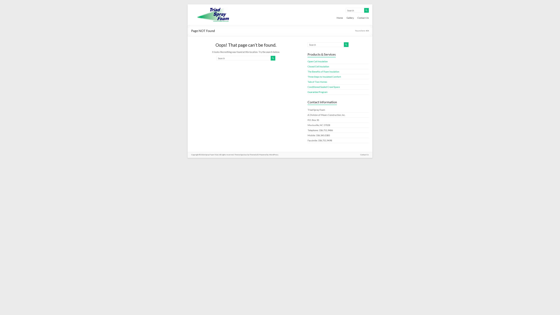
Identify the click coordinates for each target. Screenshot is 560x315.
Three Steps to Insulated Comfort (324, 76)
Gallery (350, 17)
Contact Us (363, 17)
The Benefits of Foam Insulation (323, 71)
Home (340, 17)
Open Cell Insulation (318, 61)
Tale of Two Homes (317, 81)
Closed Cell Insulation (318, 66)
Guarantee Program (317, 92)
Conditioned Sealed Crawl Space (324, 86)
